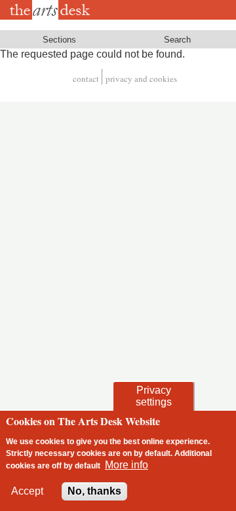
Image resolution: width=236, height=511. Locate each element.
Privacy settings (154, 396)
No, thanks (94, 491)
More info (126, 464)
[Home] (52, 10)
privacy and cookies (141, 79)
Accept (27, 491)
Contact (86, 79)
